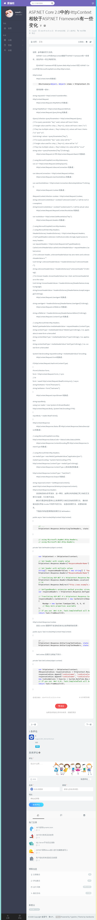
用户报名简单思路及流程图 (46, 857)
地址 (30, 794)
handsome (90, 917)
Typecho (73, 917)
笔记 (33, 33)
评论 (31, 758)
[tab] (38, 815)
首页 (35, 42)
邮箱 (64, 785)
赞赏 (62, 706)
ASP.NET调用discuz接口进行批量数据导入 (52, 850)
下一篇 (89, 724)
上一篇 (33, 724)
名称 (31, 785)
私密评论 (84, 779)
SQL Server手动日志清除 (45, 842)
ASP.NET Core (34, 909)
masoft (34, 31)
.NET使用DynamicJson (44, 827)
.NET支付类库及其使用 (44, 835)
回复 (37, 746)
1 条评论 (72, 31)
